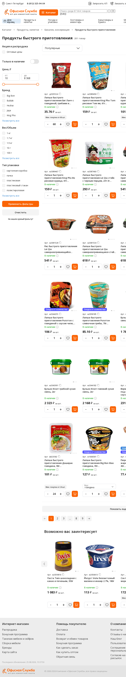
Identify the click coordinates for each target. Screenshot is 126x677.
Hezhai (10, 105)
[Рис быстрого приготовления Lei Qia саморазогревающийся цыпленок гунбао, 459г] (61, 224)
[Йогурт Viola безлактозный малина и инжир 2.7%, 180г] (100, 556)
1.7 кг (9, 138)
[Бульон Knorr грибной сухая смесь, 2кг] (61, 367)
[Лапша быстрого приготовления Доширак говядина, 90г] (61, 438)
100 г (9, 153)
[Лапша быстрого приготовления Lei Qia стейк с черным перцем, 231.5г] (99, 153)
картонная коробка (17, 170)
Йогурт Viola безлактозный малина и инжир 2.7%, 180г (99, 580)
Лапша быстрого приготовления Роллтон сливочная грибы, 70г (96, 320)
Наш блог (116, 638)
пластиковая (13, 180)
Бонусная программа (15, 634)
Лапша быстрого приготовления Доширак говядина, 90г (58, 463)
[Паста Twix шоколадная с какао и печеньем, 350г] (63, 556)
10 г (9, 148)
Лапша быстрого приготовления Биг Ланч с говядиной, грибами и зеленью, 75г (59, 102)
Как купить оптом (67, 652)
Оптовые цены (14, 52)
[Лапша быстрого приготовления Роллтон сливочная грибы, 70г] (99, 295)
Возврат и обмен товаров (72, 638)
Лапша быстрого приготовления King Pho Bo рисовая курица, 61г (59, 177)
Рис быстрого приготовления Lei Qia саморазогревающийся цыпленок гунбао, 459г (60, 250)
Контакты (116, 629)
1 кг (9, 133)
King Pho (11, 115)
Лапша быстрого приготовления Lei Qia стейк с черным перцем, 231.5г (98, 177)
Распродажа (9, 629)
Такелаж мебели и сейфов (18, 638)
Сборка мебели (11, 643)
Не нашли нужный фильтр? (20, 219)
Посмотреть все (10, 121)
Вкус (86, 485)
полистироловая (15, 190)
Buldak (10, 100)
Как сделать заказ (67, 647)
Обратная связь (65, 656)
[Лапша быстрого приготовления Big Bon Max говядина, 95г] (99, 438)
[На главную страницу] (20, 14)
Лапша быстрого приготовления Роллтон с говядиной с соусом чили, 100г (58, 322)
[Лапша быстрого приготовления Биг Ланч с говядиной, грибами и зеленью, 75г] (61, 75)
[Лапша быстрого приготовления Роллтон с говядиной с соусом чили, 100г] (61, 295)
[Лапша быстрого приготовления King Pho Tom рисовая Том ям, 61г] (99, 75)
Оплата (60, 634)
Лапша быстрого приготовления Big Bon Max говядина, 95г (98, 463)
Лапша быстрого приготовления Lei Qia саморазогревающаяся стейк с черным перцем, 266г (99, 250)
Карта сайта (9, 652)
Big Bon (11, 95)
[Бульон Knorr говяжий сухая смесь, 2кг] (99, 367)
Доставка (62, 629)
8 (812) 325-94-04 (36, 3)
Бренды (7, 647)
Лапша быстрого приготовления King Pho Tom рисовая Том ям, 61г (99, 100)
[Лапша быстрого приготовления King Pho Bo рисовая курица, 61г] (61, 153)
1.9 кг (9, 143)
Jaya (9, 110)
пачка (10, 175)
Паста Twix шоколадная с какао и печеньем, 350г (61, 580)
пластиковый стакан (17, 185)
